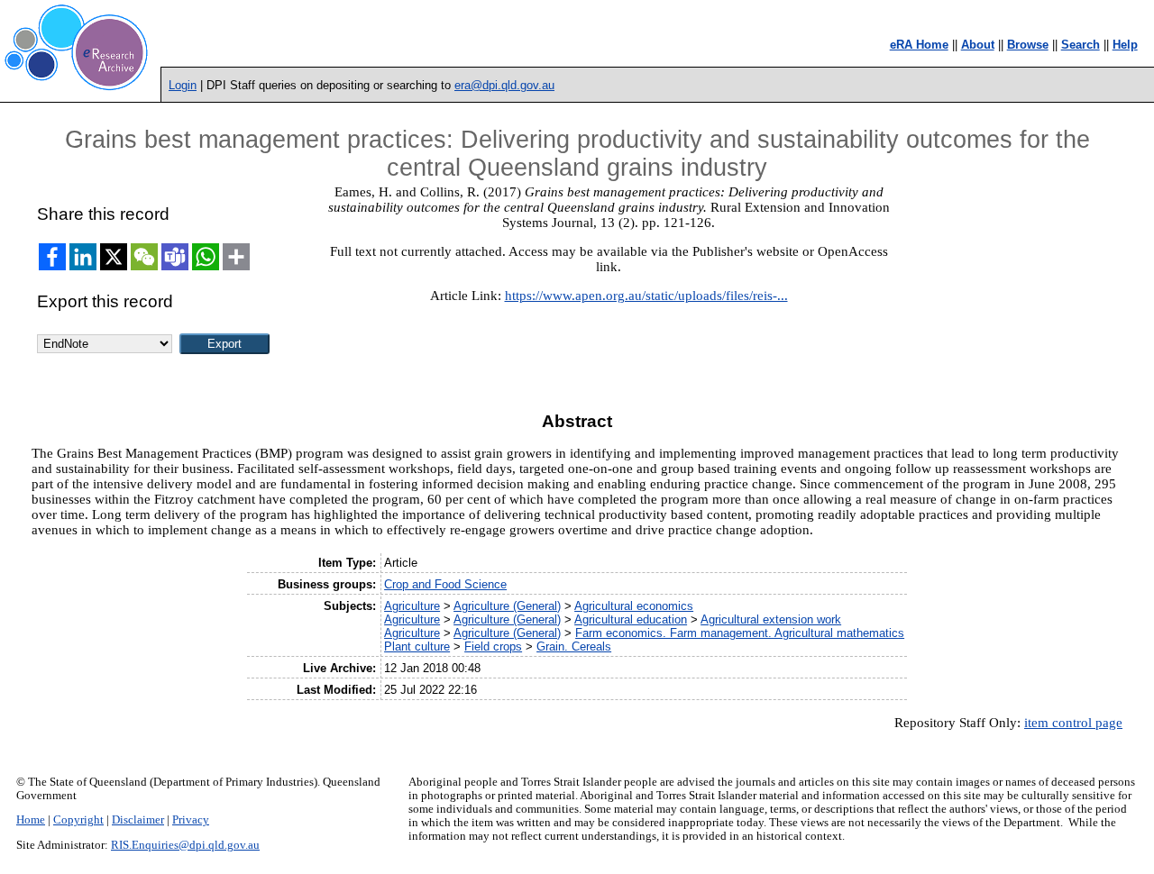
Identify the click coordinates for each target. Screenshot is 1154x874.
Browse (1028, 44)
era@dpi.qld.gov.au (504, 85)
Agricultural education (630, 619)
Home (30, 820)
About (977, 44)
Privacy (190, 820)
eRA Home (919, 44)
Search (1080, 44)
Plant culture (417, 646)
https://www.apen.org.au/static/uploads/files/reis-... (646, 295)
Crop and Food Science (445, 584)
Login (183, 85)
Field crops (493, 646)
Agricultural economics (633, 606)
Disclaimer (138, 820)
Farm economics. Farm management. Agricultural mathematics (739, 633)
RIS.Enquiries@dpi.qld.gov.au (185, 845)
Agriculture (412, 606)
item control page (1073, 722)
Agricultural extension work (771, 619)
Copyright (78, 820)
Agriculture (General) (507, 606)
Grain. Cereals (573, 646)
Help (1125, 44)
